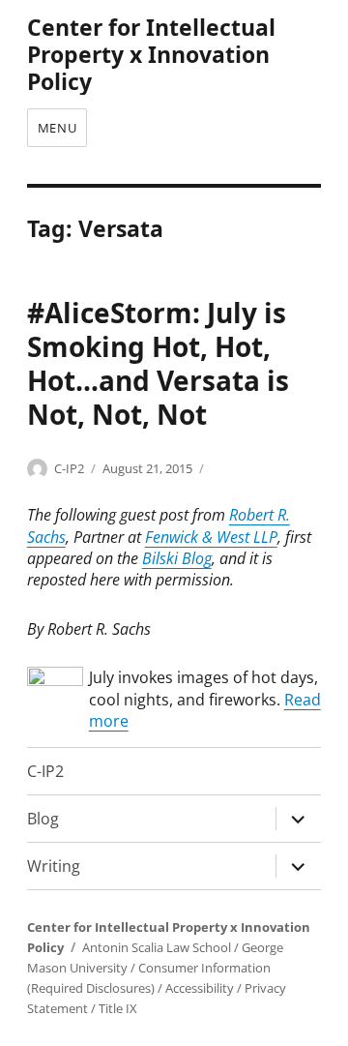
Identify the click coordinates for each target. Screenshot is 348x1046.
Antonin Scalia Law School (156, 947)
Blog (43, 818)
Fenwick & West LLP (211, 537)
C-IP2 (69, 468)
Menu (57, 127)
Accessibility (199, 988)
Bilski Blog (177, 558)
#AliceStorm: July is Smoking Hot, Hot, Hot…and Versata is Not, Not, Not (158, 363)
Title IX (118, 1008)
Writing (53, 866)
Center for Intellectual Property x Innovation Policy (151, 54)
